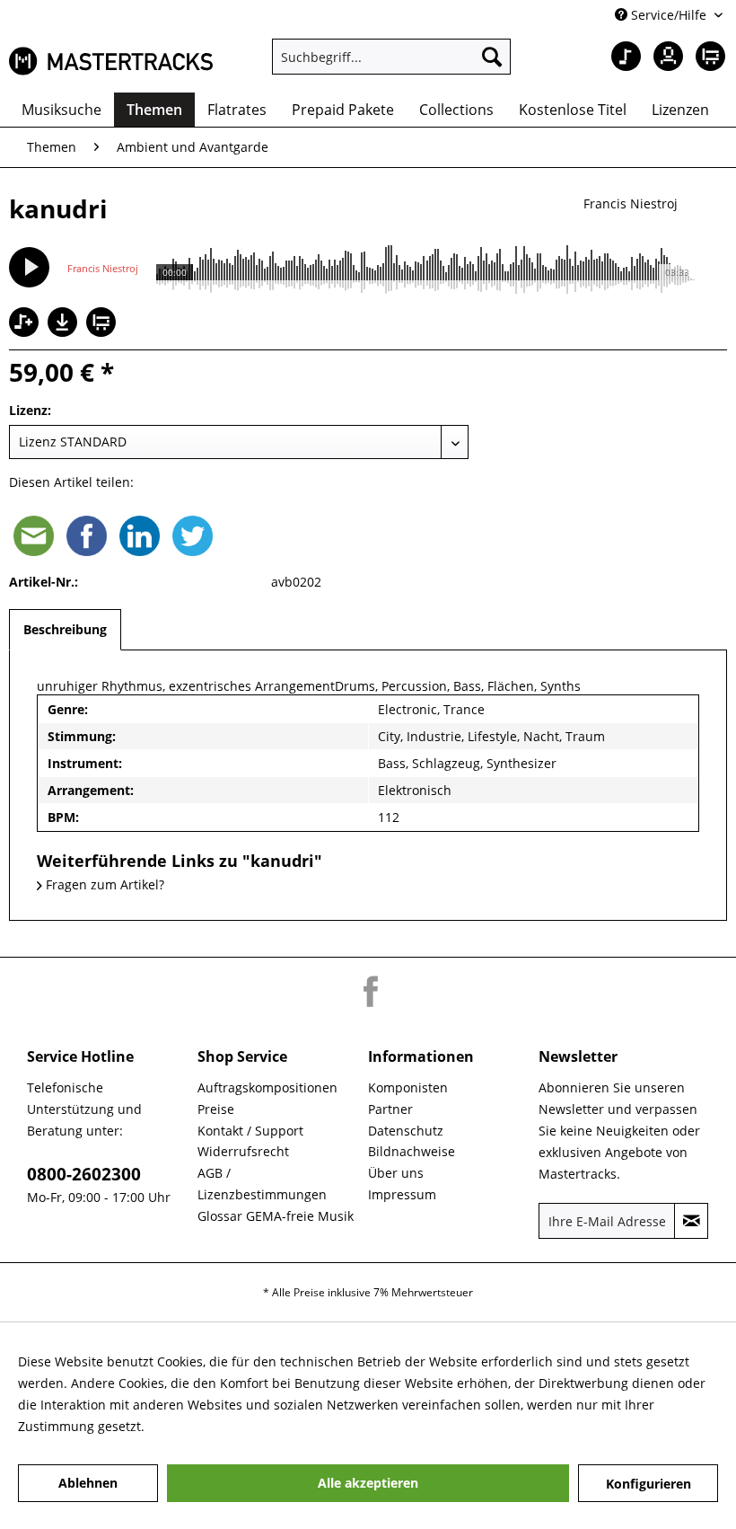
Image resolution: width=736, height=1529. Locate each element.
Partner (390, 1109)
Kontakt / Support (250, 1130)
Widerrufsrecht (243, 1151)
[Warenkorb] (707, 57)
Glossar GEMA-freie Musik (275, 1215)
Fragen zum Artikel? (103, 884)
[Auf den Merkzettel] (26, 323)
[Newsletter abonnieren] (691, 1221)
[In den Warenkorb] (103, 323)
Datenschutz (405, 1130)
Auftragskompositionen (267, 1087)
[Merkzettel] (619, 57)
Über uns (396, 1172)
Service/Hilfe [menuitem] (668, 14)
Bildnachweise (411, 1151)
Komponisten (408, 1087)
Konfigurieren (648, 1483)
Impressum (402, 1194)
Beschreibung (65, 629)
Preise (215, 1109)
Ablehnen (88, 1482)
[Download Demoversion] (65, 331)
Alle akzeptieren (368, 1482)
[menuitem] (392, 57)
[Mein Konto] (663, 57)
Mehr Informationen (209, 1426)
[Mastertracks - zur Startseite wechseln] (111, 61)
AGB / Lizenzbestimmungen (262, 1183)
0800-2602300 (84, 1174)
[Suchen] (492, 57)
